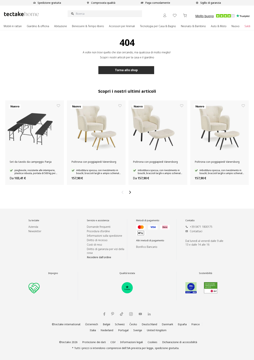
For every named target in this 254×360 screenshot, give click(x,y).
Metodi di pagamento (147, 220)
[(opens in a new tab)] (127, 287)
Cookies (152, 342)
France (195, 324)
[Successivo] (131, 192)
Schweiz (120, 324)
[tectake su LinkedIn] (149, 314)
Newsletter (34, 231)
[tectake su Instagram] (131, 314)
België (106, 324)
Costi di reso (94, 244)
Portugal (123, 330)
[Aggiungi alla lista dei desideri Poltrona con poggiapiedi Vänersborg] (120, 105)
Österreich (91, 324)
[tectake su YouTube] (140, 314)
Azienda (33, 226)
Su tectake (33, 220)
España (182, 324)
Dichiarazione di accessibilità (179, 342)
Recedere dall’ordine (99, 257)
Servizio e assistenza (98, 220)
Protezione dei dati (94, 342)
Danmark (167, 324)
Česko (133, 324)
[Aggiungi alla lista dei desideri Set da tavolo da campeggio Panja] (58, 105)
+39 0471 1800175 (201, 226)
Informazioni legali (131, 342)
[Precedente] (123, 192)
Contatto (190, 220)
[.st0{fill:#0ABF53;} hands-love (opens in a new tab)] (34, 287)
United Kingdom (157, 330)
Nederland (107, 330)
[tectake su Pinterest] (112, 314)
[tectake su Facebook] (104, 314)
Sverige (137, 330)
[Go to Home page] (21, 13)
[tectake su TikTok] (121, 314)
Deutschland (149, 324)
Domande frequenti (98, 226)
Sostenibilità (205, 273)
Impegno (53, 273)
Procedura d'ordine (98, 231)
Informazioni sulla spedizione (104, 235)
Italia (93, 330)
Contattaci (196, 231)
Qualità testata (127, 273)
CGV (112, 342)
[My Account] (164, 15)
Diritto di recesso (97, 240)
